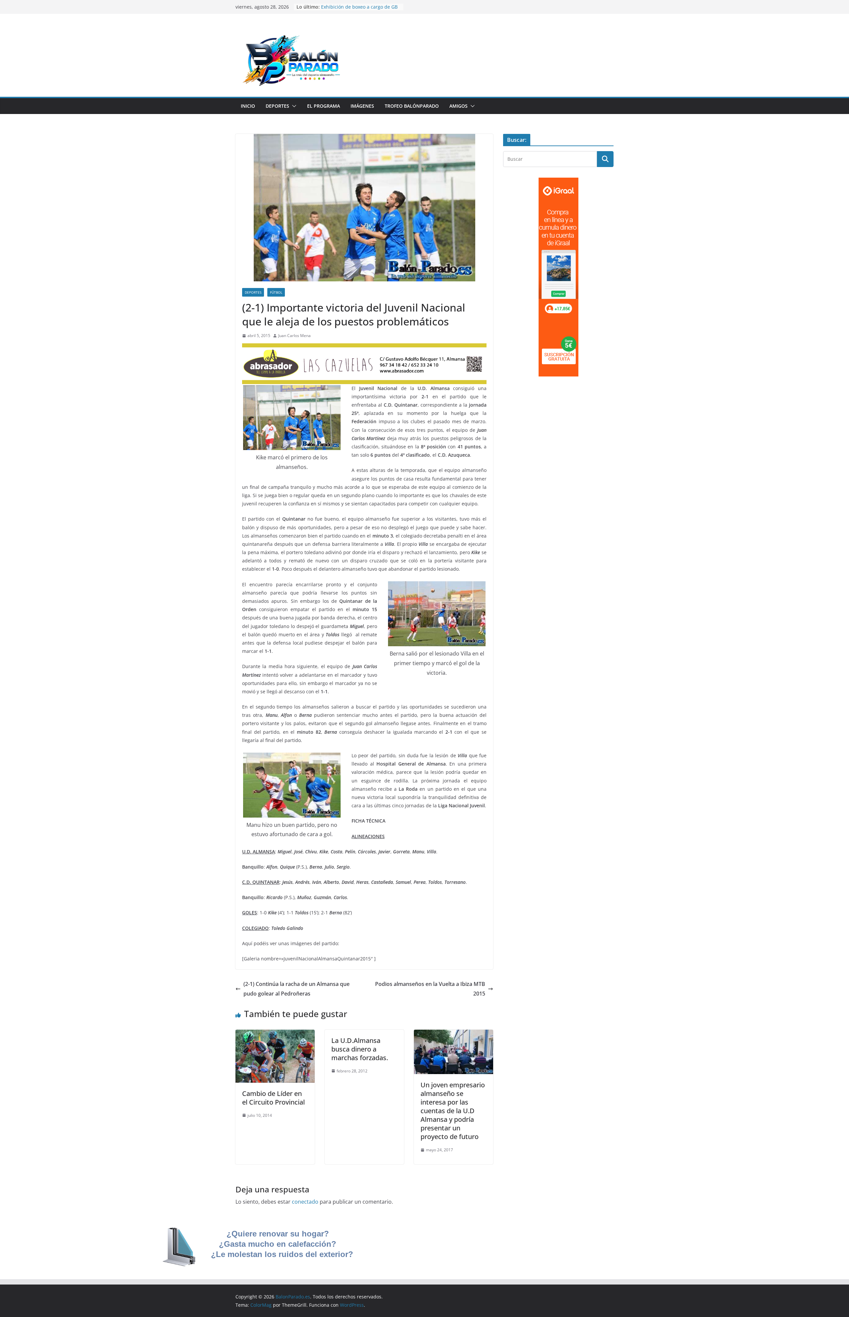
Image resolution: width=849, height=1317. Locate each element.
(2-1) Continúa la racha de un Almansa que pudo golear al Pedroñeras (296, 988)
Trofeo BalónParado (412, 106)
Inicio (248, 106)
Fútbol (276, 292)
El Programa (323, 106)
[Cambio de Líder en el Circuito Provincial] (275, 1034)
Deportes (277, 106)
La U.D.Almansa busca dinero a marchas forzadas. (359, 1049)
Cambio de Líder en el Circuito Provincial (273, 1098)
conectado (305, 1201)
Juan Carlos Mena (294, 335)
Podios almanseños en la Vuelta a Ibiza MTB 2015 (430, 988)
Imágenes (362, 106)
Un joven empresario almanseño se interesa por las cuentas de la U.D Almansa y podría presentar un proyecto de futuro (453, 1110)
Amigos (458, 106)
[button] (292, 106)
